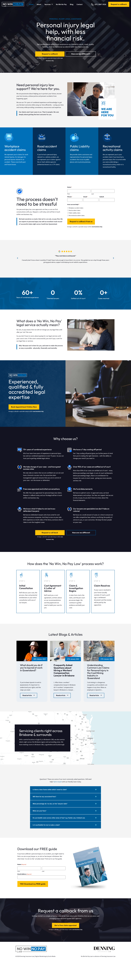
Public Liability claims (74, 213)
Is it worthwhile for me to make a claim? (46, 825)
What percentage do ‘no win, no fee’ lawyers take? (50, 804)
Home (31, 4)
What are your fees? (39, 811)
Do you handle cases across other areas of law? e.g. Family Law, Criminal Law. (59, 818)
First (68, 194)
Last (92, 194)
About (39, 4)
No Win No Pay (61, 4)
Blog (71, 4)
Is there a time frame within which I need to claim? (50, 790)
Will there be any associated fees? (44, 797)
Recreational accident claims (77, 215)
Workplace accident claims (76, 208)
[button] (17, 258)
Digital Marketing (40, 956)
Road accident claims (74, 210)
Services (47, 4)
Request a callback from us (81, 221)
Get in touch (58, 782)
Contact (80, 4)
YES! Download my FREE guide (33, 884)
